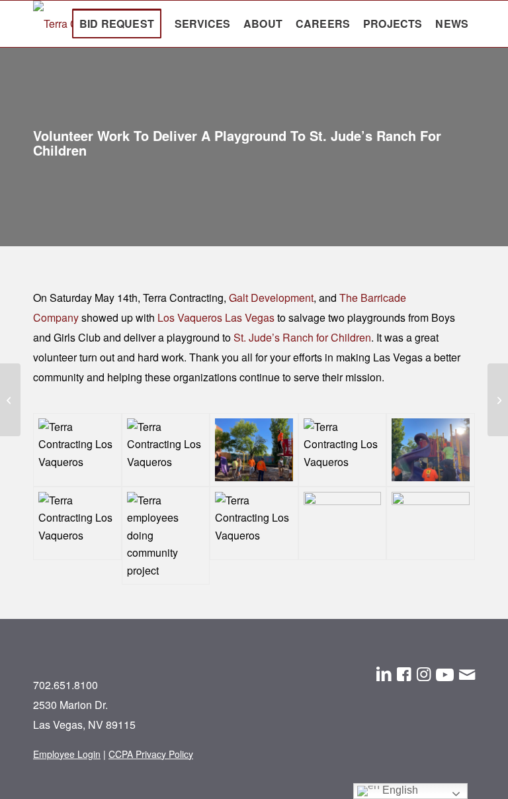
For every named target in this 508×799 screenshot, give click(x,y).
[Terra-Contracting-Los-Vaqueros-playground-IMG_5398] (430, 450)
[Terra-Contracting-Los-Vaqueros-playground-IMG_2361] (254, 536)
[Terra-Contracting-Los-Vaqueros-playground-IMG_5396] (77, 536)
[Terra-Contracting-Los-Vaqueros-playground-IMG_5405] (77, 450)
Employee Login (67, 754)
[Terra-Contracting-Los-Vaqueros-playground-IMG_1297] (430, 536)
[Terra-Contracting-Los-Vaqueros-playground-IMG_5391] (166, 536)
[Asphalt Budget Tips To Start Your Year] (10, 399)
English (399, 790)
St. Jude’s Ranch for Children (302, 337)
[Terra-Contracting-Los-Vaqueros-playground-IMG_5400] (342, 450)
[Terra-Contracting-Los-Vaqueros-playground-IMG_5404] (166, 450)
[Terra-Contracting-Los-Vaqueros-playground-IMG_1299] (342, 536)
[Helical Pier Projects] (497, 399)
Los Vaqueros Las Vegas (216, 317)
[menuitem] (116, 24)
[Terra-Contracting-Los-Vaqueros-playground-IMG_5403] (254, 450)
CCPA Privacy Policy (150, 754)
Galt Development (271, 297)
